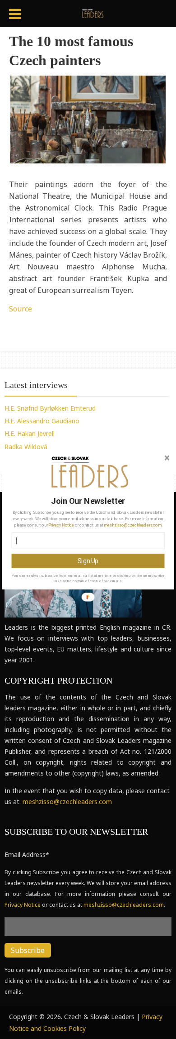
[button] (88, 501)
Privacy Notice (61, 524)
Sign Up (88, 561)
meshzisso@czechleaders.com (132, 524)
